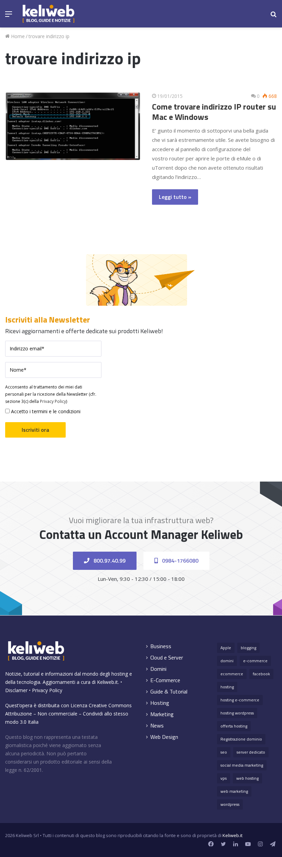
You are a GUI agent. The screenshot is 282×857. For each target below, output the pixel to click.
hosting (227, 687)
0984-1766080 (179, 560)
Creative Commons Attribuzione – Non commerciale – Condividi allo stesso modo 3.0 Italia (68, 713)
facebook (261, 673)
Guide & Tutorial (168, 691)
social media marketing (241, 765)
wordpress (229, 804)
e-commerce (255, 660)
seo (223, 752)
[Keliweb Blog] (48, 14)
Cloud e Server (166, 657)
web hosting (247, 778)
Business (160, 646)
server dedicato (251, 752)
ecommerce (231, 673)
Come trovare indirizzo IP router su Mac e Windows (214, 111)
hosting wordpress (237, 713)
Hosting (159, 703)
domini (227, 660)
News (157, 725)
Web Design (164, 737)
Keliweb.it (107, 682)
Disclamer (16, 690)
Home (17, 36)
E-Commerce (165, 680)
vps (223, 778)
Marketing (162, 714)
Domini (158, 669)
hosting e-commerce (239, 700)
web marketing (234, 791)
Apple (225, 647)
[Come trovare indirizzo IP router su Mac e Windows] (73, 126)
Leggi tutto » (175, 197)
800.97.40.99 (109, 560)
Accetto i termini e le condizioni (45, 411)
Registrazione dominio (241, 739)
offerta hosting (233, 726)
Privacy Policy (53, 401)
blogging (248, 647)
